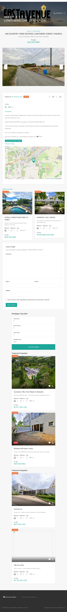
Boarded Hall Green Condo (23, 448)
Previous (5, 66)
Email (37, 281)
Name (8, 281)
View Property (17, 209)
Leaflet (47, 178)
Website (8, 290)
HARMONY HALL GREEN (46, 217)
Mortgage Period (17, 339)
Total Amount (16, 318)
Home (28, 31)
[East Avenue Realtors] (27, 22)
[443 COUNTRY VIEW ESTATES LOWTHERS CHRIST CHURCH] (33, 160)
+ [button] (7, 149)
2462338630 (59, 13)
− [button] (7, 151)
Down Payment (17, 325)
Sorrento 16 (18, 509)
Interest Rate (16, 332)
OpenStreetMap (53, 178)
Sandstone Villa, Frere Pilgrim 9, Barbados (29, 392)
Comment (9, 254)
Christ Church (36, 31)
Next (61, 66)
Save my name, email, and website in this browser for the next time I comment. (28, 299)
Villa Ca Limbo (19, 565)
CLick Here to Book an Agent (13, 140)
